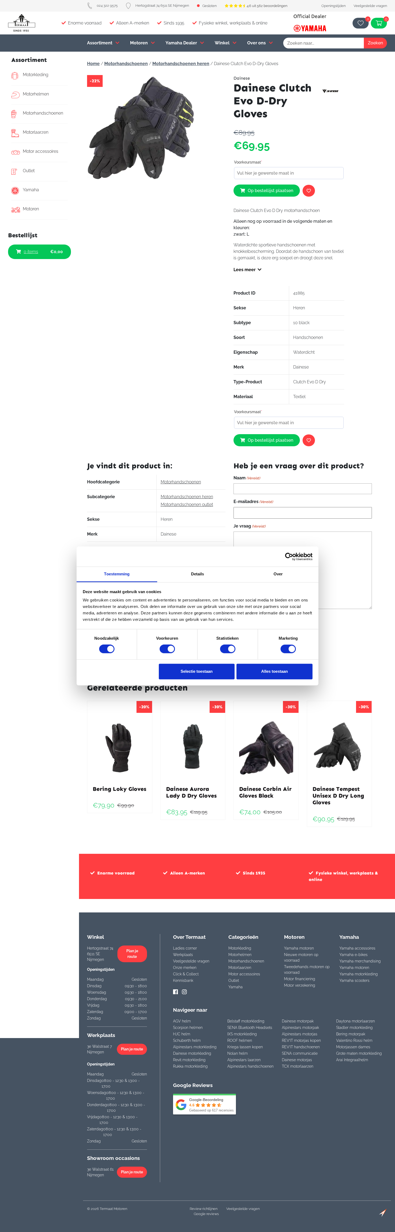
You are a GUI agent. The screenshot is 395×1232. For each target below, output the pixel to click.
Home (93, 63)
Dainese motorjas (297, 1060)
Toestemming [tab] (117, 574)
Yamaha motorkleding (358, 974)
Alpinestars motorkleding (195, 1047)
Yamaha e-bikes (353, 955)
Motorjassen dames (353, 1047)
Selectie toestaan (197, 671)
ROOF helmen (239, 1040)
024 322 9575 (107, 5)
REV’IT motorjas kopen (301, 1040)
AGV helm (182, 1021)
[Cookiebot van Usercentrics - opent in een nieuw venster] (289, 557)
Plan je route (132, 954)
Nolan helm (237, 1053)
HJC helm (181, 1034)
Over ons (257, 42)
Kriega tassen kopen (245, 1047)
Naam (247, 477)
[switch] (167, 649)
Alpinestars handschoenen (250, 1066)
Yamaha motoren (299, 948)
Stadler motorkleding (354, 1027)
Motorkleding (35, 74)
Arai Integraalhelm (352, 1060)
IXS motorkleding (242, 1034)
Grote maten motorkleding (359, 1053)
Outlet (29, 170)
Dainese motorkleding (192, 1053)
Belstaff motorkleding (245, 1021)
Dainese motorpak (298, 1021)
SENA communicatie (300, 1053)
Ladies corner (185, 948)
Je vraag (249, 526)
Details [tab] (197, 574)
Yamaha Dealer (182, 42)
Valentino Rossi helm (354, 1040)
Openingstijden (333, 6)
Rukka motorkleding (190, 1066)
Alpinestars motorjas (299, 1034)
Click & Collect (186, 974)
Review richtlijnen (203, 1209)
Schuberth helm (187, 1040)
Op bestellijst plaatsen (270, 190)
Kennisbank (183, 980)
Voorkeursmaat (248, 162)
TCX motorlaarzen (297, 1066)
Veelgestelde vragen (370, 6)
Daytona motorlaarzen (355, 1021)
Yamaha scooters (354, 980)
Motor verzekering (299, 985)
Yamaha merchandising (360, 961)
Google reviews (206, 1214)
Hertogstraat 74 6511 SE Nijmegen (162, 5)
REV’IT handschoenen (301, 1047)
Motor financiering (299, 979)
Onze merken (184, 967)
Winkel (223, 42)
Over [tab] (278, 574)
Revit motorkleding (189, 1060)
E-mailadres (253, 501)
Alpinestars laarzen (244, 1060)
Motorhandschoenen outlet (187, 504)
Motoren (139, 42)
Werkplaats (183, 955)
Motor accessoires (40, 151)
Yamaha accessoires (357, 948)
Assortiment (100, 42)
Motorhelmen (36, 94)
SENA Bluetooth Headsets (249, 1027)
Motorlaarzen (35, 132)
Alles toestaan (274, 671)
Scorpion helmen (188, 1027)
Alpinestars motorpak (300, 1027)
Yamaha (31, 189)
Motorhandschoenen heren (180, 63)
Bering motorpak (350, 1034)
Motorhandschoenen (43, 113)
